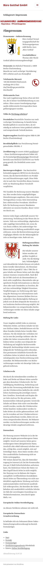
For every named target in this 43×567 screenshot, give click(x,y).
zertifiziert (33, 151)
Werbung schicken (19, 114)
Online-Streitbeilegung (21, 548)
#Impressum (12, 31)
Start (7, 537)
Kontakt (9, 540)
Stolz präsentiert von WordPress (13, 564)
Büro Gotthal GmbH (15, 5)
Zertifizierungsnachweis (15, 545)
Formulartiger (11, 543)
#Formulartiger (23, 157)
